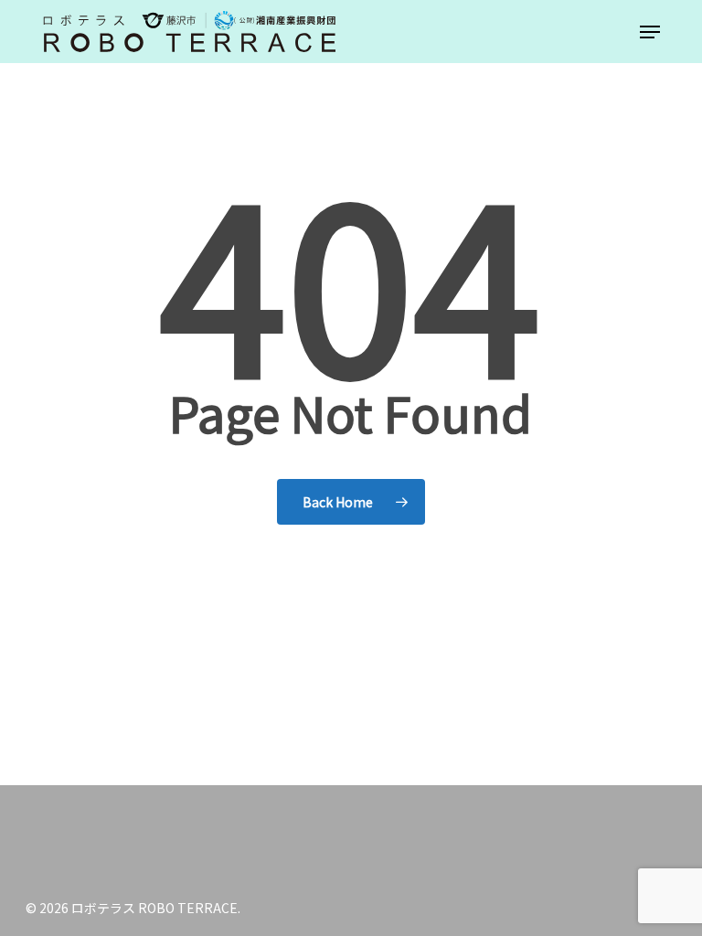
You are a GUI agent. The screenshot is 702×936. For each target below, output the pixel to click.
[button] (650, 32)
